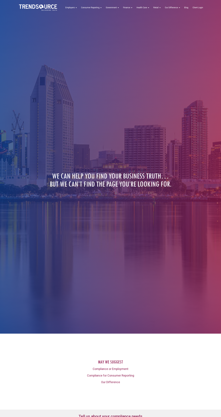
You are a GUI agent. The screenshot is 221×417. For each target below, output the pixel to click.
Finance (127, 7)
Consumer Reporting (90, 7)
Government (111, 7)
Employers (70, 7)
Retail (156, 7)
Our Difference (171, 7)
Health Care (142, 7)
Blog (186, 7)
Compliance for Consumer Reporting (110, 375)
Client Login (198, 7)
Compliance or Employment (110, 369)
